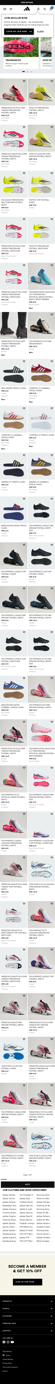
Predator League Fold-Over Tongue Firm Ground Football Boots (42, 1068)
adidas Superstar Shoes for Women (10, 1238)
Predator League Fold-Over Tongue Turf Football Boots (14, 886)
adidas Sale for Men (27, 1206)
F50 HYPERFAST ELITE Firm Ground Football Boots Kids (40, 661)
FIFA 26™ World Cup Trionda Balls (27, 1234)
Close (40, 31)
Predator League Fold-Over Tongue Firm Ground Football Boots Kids (14, 979)
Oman (8, 1355)
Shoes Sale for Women (27, 1220)
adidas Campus (9, 1209)
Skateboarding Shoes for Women (10, 1234)
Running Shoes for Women (44, 1209)
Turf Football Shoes (27, 1195)
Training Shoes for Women (10, 1220)
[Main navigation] (5, 8)
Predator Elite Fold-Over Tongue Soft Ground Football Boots (41, 1025)
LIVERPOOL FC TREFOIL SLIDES (41, 435)
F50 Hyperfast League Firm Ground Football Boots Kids (41, 797)
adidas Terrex (9, 1199)
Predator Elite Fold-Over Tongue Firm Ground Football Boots (13, 344)
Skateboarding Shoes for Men (10, 1241)
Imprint (5, 1371)
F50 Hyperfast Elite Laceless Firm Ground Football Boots (39, 933)
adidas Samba (9, 1195)
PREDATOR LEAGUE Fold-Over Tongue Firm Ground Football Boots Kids (14, 294)
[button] (24, 81)
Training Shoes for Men (10, 1213)
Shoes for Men (43, 1199)
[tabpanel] (27, 632)
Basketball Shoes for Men (10, 1206)
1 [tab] (23, 70)
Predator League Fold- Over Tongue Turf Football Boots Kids (14, 933)
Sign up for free (25, 1282)
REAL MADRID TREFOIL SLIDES (13, 388)
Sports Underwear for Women (10, 1227)
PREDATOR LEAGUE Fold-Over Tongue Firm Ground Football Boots (14, 156)
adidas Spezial (9, 1223)
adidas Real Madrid (27, 1216)
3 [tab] (31, 70)
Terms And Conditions (10, 1367)
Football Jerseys (27, 1223)
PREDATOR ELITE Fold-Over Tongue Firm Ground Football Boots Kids (13, 248)
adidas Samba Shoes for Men (10, 1231)
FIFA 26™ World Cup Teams (27, 1241)
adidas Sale (25, 1199)
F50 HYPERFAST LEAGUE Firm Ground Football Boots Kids (41, 528)
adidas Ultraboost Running (44, 1238)
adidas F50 (24, 1238)
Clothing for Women (44, 1206)
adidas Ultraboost (44, 1202)
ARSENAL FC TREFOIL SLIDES (13, 482)
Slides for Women (44, 1213)
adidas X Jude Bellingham (27, 1209)
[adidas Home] (27, 8)
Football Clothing (44, 1227)
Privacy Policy (7, 1363)
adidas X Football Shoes (27, 1231)
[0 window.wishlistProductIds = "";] (11, 9)
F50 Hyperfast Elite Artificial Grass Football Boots (13, 797)
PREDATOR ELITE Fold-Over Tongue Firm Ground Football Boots (13, 110)
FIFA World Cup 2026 (27, 1227)
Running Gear (43, 1231)
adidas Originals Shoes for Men (10, 1202)
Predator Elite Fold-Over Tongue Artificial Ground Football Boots (41, 1114)
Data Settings (7, 1351)
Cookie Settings (8, 1359)
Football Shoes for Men (27, 1202)
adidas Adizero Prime (44, 1216)
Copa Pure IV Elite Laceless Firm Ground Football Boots (41, 886)
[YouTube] (12, 1342)
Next (27, 1184)
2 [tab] (27, 70)
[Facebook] (4, 1342)
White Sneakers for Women (44, 1241)
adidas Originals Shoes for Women (10, 1216)
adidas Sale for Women (27, 1213)
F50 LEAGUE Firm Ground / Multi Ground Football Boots (12, 202)
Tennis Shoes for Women (44, 1234)
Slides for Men (43, 1220)
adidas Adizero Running (44, 1223)
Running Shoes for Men (44, 1195)
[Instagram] (8, 1342)
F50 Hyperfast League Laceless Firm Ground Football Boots (11, 843)
